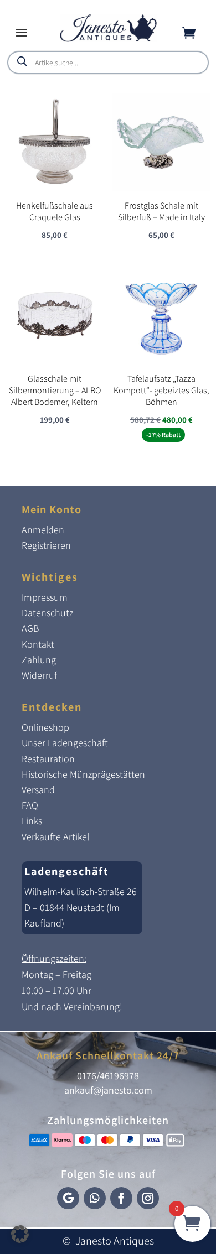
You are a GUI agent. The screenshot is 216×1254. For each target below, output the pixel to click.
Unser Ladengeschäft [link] (65, 742)
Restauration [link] (48, 758)
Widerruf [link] (39, 675)
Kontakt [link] (38, 644)
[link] (108, 39)
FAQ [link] (30, 805)
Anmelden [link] (43, 529)
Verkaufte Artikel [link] (55, 836)
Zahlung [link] (39, 659)
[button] (22, 32)
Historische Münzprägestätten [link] (83, 774)
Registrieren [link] (46, 545)
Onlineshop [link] (45, 727)
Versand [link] (38, 789)
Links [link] (32, 820)
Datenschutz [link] (47, 612)
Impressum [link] (45, 597)
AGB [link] (30, 628)
